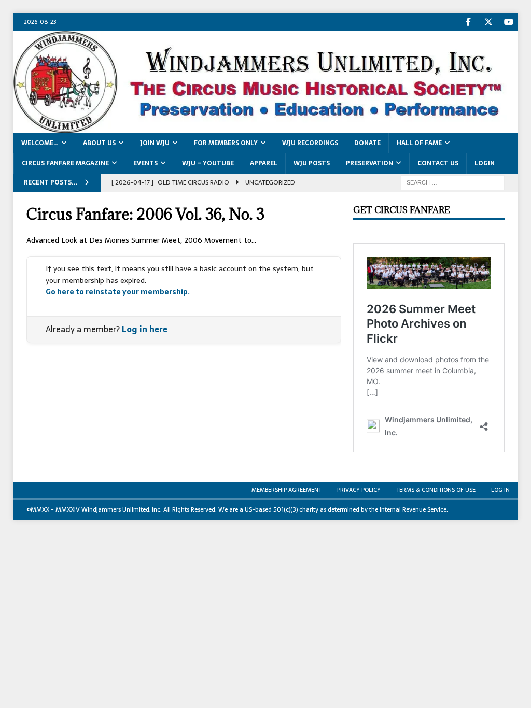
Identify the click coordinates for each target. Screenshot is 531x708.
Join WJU (155, 143)
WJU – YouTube (208, 163)
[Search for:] (453, 182)
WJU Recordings (310, 143)
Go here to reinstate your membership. (118, 292)
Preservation (369, 163)
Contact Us (437, 163)
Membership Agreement (286, 489)
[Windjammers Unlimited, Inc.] (265, 127)
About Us (99, 143)
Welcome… (40, 143)
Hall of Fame (419, 143)
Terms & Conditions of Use (436, 489)
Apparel (263, 163)
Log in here (144, 329)
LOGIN (484, 163)
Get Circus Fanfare (401, 210)
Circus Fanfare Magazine (65, 163)
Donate (367, 143)
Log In (500, 489)
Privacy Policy (359, 489)
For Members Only (226, 143)
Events (145, 163)
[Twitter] (488, 22)
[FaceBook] (468, 22)
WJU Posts (312, 163)
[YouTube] (508, 22)
